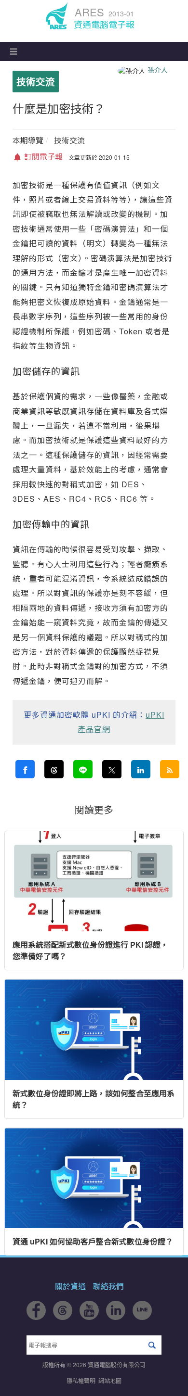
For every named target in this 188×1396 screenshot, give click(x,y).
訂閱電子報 (42, 156)
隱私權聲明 (81, 1380)
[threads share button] (54, 769)
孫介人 (158, 70)
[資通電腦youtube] (89, 1316)
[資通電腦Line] (142, 1316)
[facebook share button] (25, 769)
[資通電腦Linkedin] (115, 1316)
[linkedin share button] (140, 769)
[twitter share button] (111, 769)
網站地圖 (109, 1380)
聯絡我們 (108, 1286)
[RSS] (169, 769)
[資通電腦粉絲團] (36, 1316)
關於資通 (70, 1286)
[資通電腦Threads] (62, 1316)
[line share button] (83, 769)
